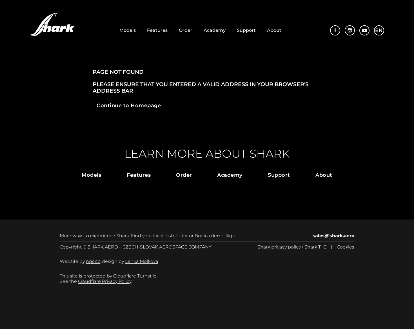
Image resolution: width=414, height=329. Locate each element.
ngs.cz (93, 261)
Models (127, 30)
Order (185, 30)
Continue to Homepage (129, 105)
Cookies (345, 247)
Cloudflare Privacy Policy (104, 281)
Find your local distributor (159, 235)
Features (157, 30)
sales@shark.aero (333, 235)
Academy (215, 30)
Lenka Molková (141, 261)
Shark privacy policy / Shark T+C (291, 247)
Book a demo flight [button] (216, 235)
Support (246, 30)
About (274, 30)
